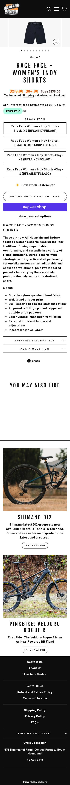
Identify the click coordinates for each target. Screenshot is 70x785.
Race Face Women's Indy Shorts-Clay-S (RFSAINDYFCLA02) (35, 171)
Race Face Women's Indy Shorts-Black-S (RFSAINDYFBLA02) (35, 143)
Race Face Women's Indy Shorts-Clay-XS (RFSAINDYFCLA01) (35, 157)
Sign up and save (34, 733)
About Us (35, 668)
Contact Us (35, 661)
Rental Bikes (35, 685)
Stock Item (35, 119)
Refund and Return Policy (35, 692)
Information (35, 545)
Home (34, 57)
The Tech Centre (35, 674)
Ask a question (35, 348)
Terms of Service (35, 698)
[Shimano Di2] (35, 479)
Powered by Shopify (35, 781)
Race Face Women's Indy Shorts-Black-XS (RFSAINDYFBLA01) (35, 128)
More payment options (35, 216)
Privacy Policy (35, 716)
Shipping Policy (35, 710)
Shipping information (35, 340)
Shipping (28, 95)
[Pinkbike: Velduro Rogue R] (35, 586)
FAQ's (35, 722)
